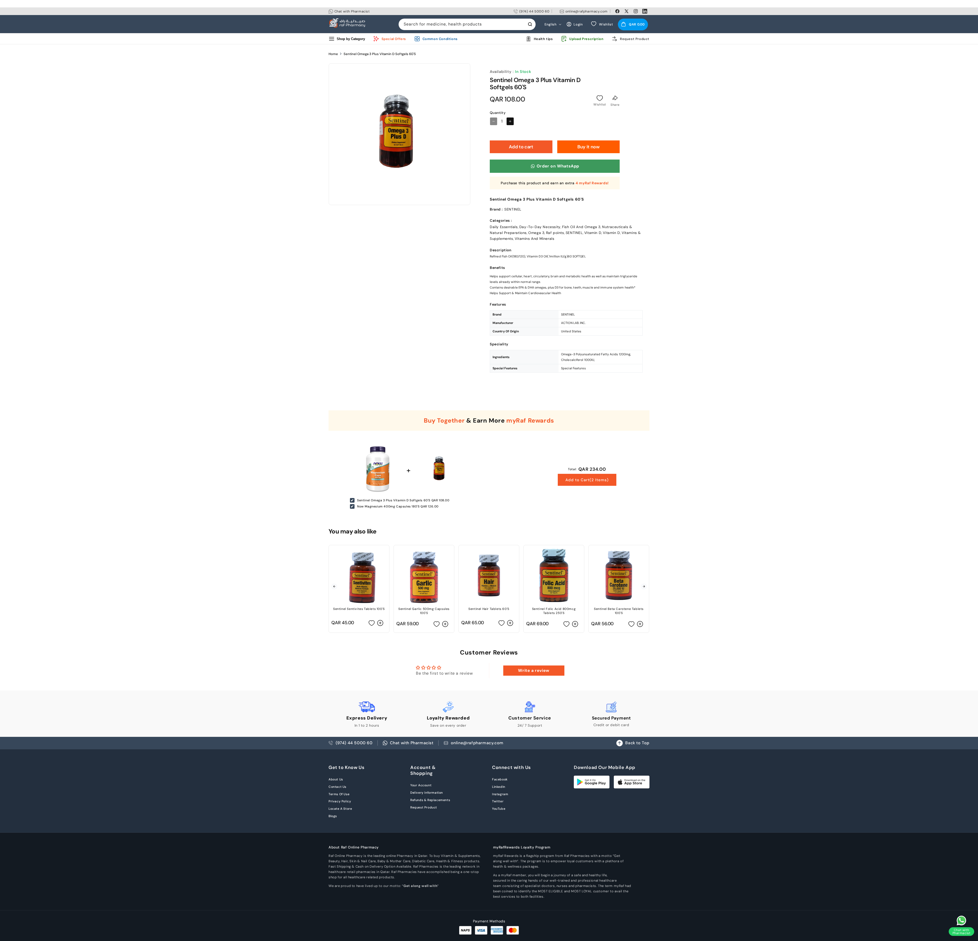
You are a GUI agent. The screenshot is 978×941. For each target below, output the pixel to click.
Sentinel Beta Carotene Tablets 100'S (619, 611)
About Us (336, 779)
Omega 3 (536, 232)
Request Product (423, 807)
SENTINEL (574, 232)
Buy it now (588, 147)
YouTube (498, 809)
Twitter (498, 801)
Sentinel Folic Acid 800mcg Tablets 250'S (554, 611)
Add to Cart (587, 479)
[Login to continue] (599, 98)
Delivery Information (426, 793)
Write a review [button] (533, 670)
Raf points (555, 232)
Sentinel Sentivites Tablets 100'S (359, 609)
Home (333, 54)
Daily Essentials (504, 227)
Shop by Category (351, 39)
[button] (633, 24)
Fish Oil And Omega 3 (581, 227)
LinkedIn (498, 787)
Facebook (500, 779)
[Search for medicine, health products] (530, 24)
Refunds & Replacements (430, 800)
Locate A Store (340, 809)
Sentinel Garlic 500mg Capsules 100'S (424, 611)
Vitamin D (592, 232)
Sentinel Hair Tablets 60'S (488, 609)
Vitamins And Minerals (534, 238)
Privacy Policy (340, 801)
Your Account (420, 785)
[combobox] (467, 24)
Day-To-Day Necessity (540, 227)
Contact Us (337, 787)
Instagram (500, 794)
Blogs (333, 816)
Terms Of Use (339, 794)
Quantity (498, 113)
